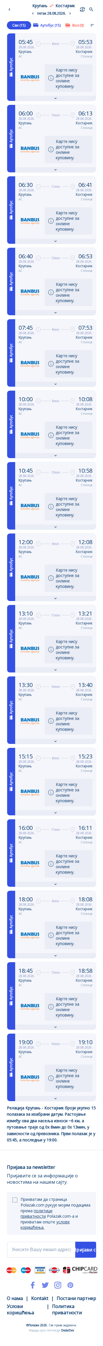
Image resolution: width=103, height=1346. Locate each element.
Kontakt (39, 1298)
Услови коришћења (20, 1309)
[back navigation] (10, 9)
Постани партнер (76, 1298)
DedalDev (67, 1330)
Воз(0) (78, 25)
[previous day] (33, 13)
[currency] (82, 9)
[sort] (92, 25)
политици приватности (36, 1213)
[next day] (70, 13)
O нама (15, 1298)
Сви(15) (18, 25)
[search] (91, 9)
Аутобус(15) (50, 25)
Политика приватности (67, 1309)
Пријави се (85, 1250)
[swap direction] (51, 6)
